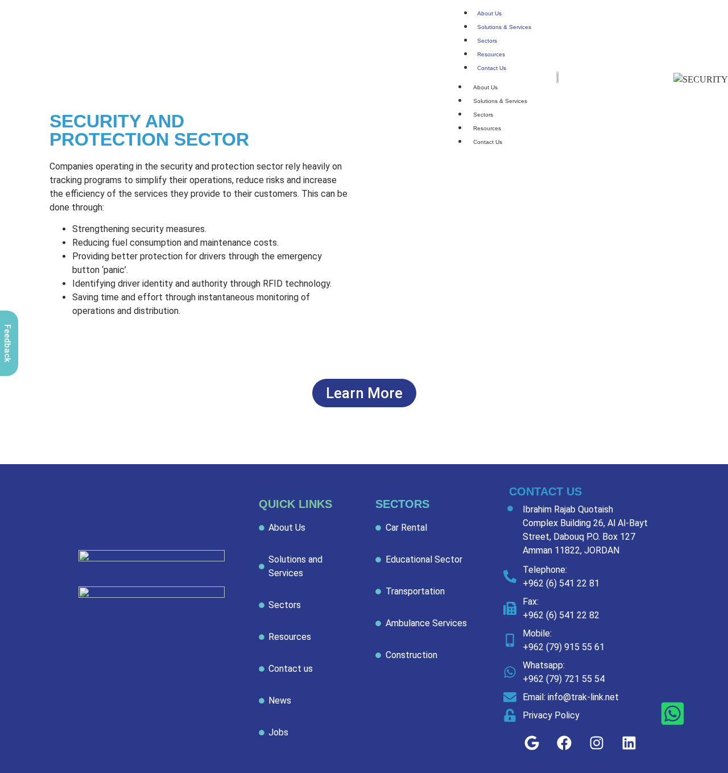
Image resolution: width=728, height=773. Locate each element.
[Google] (532, 743)
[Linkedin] (629, 743)
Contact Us (491, 68)
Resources (491, 54)
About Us (489, 13)
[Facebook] (564, 743)
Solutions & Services (504, 27)
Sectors (487, 41)
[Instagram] (596, 743)
